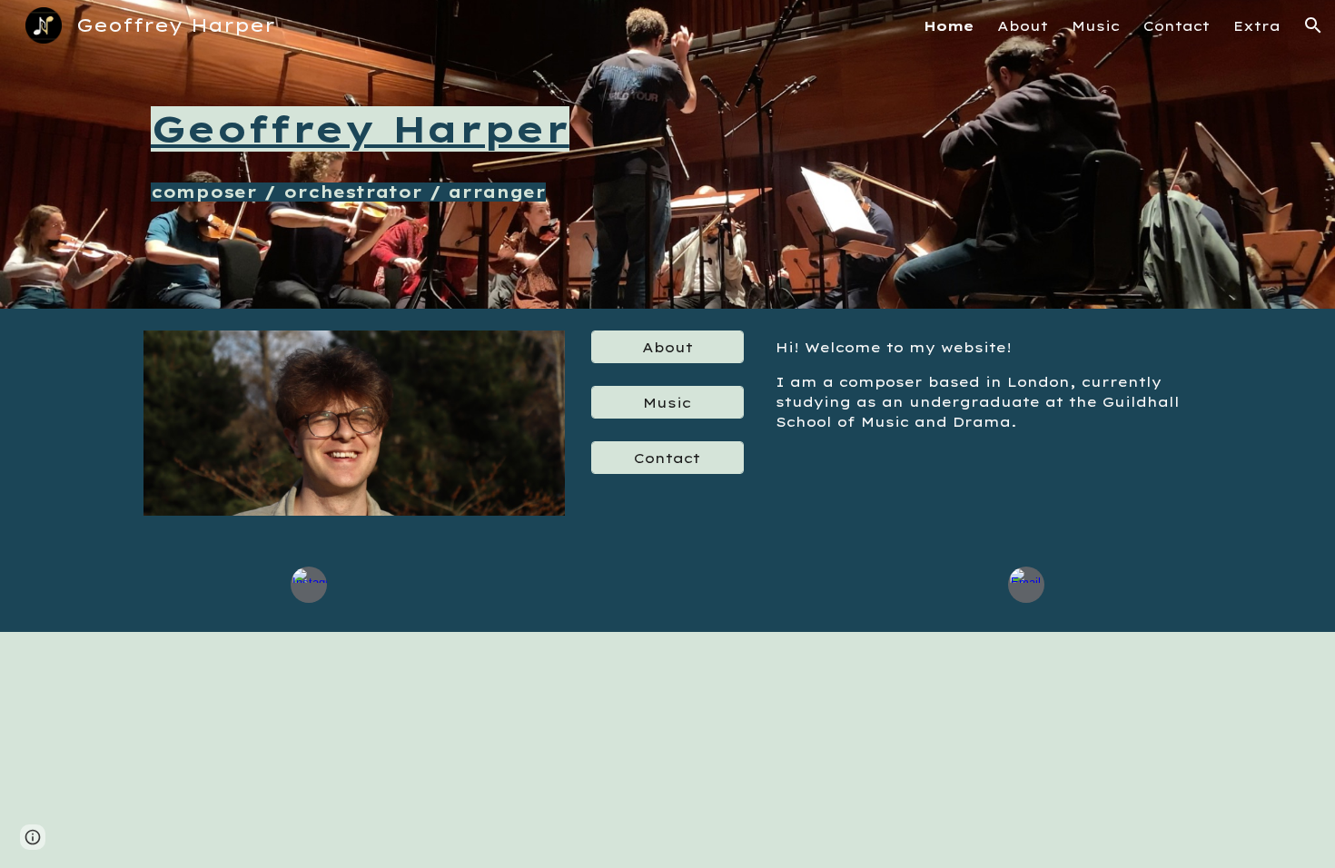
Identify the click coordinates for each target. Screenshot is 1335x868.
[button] (1313, 25)
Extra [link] (1257, 26)
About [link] (1022, 26)
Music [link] (1096, 26)
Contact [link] (1176, 26)
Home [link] (949, 26)
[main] (398, 129)
